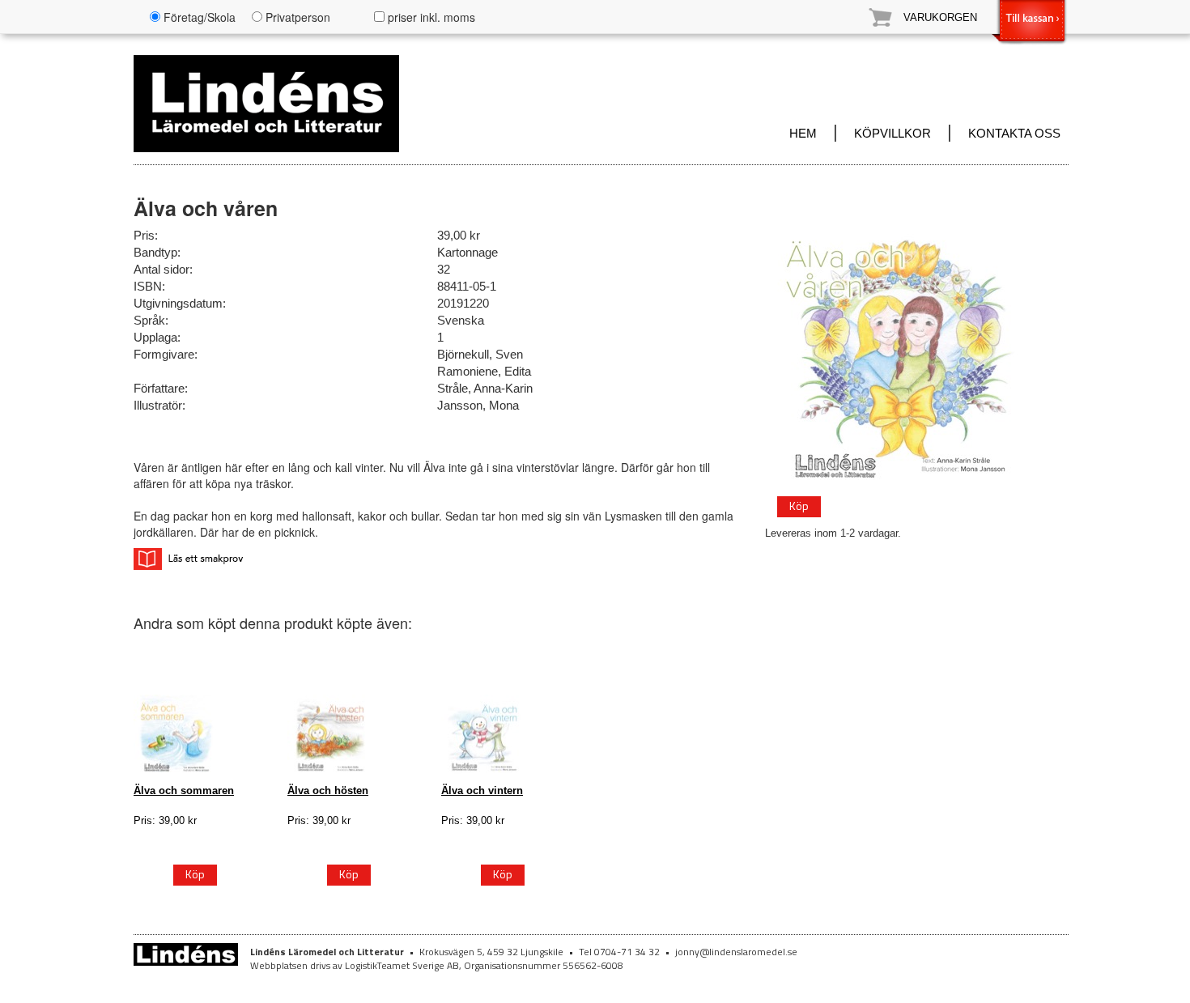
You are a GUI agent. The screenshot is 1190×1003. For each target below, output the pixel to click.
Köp (799, 505)
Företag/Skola (198, 17)
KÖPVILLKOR (892, 133)
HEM (803, 133)
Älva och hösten (327, 790)
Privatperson (296, 17)
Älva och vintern (482, 790)
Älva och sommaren (184, 790)
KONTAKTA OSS (1014, 133)
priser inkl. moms (430, 17)
